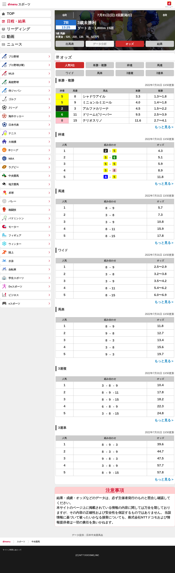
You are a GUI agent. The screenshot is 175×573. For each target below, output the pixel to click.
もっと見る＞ (164, 127)
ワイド (70, 73)
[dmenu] (6, 542)
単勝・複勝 (100, 65)
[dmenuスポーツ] (20, 4)
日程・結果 (16, 21)
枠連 (129, 65)
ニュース (14, 44)
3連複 (129, 73)
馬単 (100, 73)
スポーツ (21, 541)
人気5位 (70, 65)
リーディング (18, 29)
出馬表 (70, 43)
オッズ (130, 43)
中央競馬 (36, 541)
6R (65, 15)
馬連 (160, 65)
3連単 (159, 73)
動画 (10, 36)
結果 (160, 43)
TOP (11, 13)
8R (165, 15)
